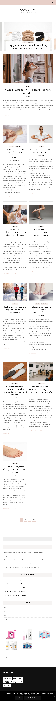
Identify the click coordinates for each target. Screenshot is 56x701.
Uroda (5, 619)
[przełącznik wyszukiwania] (52, 2)
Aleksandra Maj (16, 312)
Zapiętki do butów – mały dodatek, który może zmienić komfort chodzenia (22, 556)
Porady (18, 146)
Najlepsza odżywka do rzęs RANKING (17, 580)
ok (19, 698)
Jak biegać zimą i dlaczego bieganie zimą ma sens (15, 308)
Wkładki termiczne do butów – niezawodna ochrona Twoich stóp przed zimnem (15, 390)
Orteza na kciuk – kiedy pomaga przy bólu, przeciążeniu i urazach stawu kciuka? (28, 46)
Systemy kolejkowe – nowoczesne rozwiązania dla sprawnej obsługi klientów (41, 389)
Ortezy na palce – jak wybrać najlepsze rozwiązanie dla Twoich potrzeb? (15, 153)
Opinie (24, 42)
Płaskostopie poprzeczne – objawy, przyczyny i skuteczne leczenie (41, 309)
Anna (29, 96)
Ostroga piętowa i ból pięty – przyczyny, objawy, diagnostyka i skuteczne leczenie (23, 552)
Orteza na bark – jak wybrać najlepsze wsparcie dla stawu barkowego (15, 232)
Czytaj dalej (6, 116)
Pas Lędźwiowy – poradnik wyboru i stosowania (41, 150)
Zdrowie (6, 623)
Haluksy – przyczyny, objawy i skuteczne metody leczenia (15, 469)
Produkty (31, 42)
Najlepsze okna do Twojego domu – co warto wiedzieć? (28, 91)
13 (34, 520)
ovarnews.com (28, 9)
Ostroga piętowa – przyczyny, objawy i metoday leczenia (41, 232)
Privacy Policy (32, 698)
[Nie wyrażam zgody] (54, 696)
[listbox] (28, 36)
